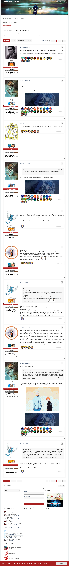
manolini (8, 518)
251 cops (16, 73)
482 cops (16, 114)
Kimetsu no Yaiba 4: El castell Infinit (14, 523)
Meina (11, 99)
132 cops (16, 274)
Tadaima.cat (34, 8)
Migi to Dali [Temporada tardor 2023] (14, 536)
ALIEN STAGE (9, 517)
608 (14, 69)
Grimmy (11, 60)
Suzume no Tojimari (10, 529)
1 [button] (51, 40)
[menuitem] (16, 1)
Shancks (8, 512)
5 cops (15, 240)
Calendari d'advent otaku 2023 (13, 539)
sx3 (9, 25)
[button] (47, 40)
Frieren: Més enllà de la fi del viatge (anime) (14, 533)
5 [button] (58, 40)
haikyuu (5, 25)
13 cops (16, 238)
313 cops (16, 112)
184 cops (16, 72)
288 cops (16, 156)
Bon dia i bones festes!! (11, 526)
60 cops (15, 275)
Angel (11, 225)
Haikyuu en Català (10, 22)
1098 (14, 108)
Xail (11, 142)
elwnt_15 (8, 527)
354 (14, 151)
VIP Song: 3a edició (10, 520)
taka (11, 261)
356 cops (16, 155)
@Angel (24, 250)
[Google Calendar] (33, 508)
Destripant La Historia (11, 514)
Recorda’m (28, 501)
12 (13, 234)
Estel (7, 531)
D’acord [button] (61, 563)
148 (14, 270)
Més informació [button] (45, 563)
